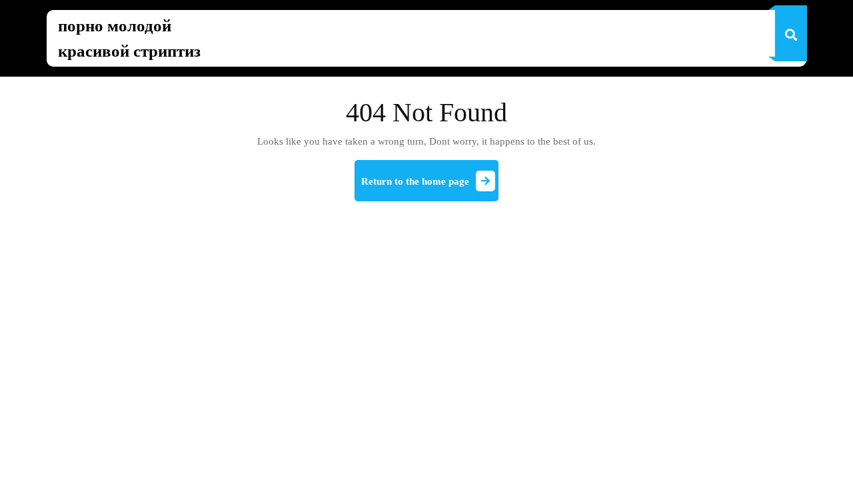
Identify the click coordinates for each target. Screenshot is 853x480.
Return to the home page (429, 186)
